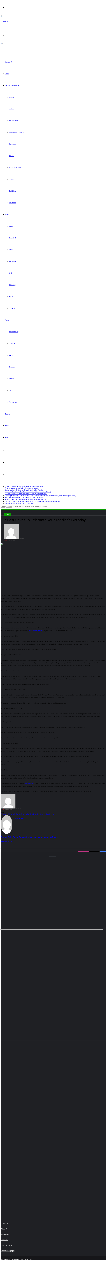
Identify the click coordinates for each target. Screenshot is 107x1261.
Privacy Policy (6, 1234)
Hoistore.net (28, 1259)
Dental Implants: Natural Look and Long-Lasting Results (24, 490)
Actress (11, 109)
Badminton (13, 261)
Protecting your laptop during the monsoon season (21, 488)
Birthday (9, 507)
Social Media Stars (15, 167)
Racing (11, 296)
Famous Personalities (12, 85)
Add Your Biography (8, 1251)
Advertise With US (7, 1245)
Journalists (12, 144)
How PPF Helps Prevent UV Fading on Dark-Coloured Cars (25, 497)
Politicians (12, 191)
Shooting (12, 308)
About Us (4, 1229)
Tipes (7, 425)
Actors (11, 97)
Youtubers (12, 203)
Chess (11, 250)
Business (12, 367)
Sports (7, 214)
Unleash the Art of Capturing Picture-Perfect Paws (21, 503)
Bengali (11, 355)
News (7, 320)
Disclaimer (4, 1240)
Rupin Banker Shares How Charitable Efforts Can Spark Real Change (28, 492)
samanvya (21, 538)
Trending (12, 343)
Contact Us (8, 62)
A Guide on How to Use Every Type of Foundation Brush (24, 486)
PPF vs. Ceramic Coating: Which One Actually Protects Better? (26, 494)
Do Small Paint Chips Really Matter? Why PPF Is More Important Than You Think (32, 501)
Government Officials (16, 132)
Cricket (11, 226)
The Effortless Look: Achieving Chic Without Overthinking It (25, 499)
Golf (10, 273)
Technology (13, 402)
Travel (7, 437)
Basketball (12, 238)
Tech (10, 390)
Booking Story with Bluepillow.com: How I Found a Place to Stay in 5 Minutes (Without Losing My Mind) (40, 496)
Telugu (7, 414)
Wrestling (12, 285)
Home (7, 74)
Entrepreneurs (13, 120)
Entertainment (13, 332)
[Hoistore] (4, 21)
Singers (11, 179)
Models (11, 156)
